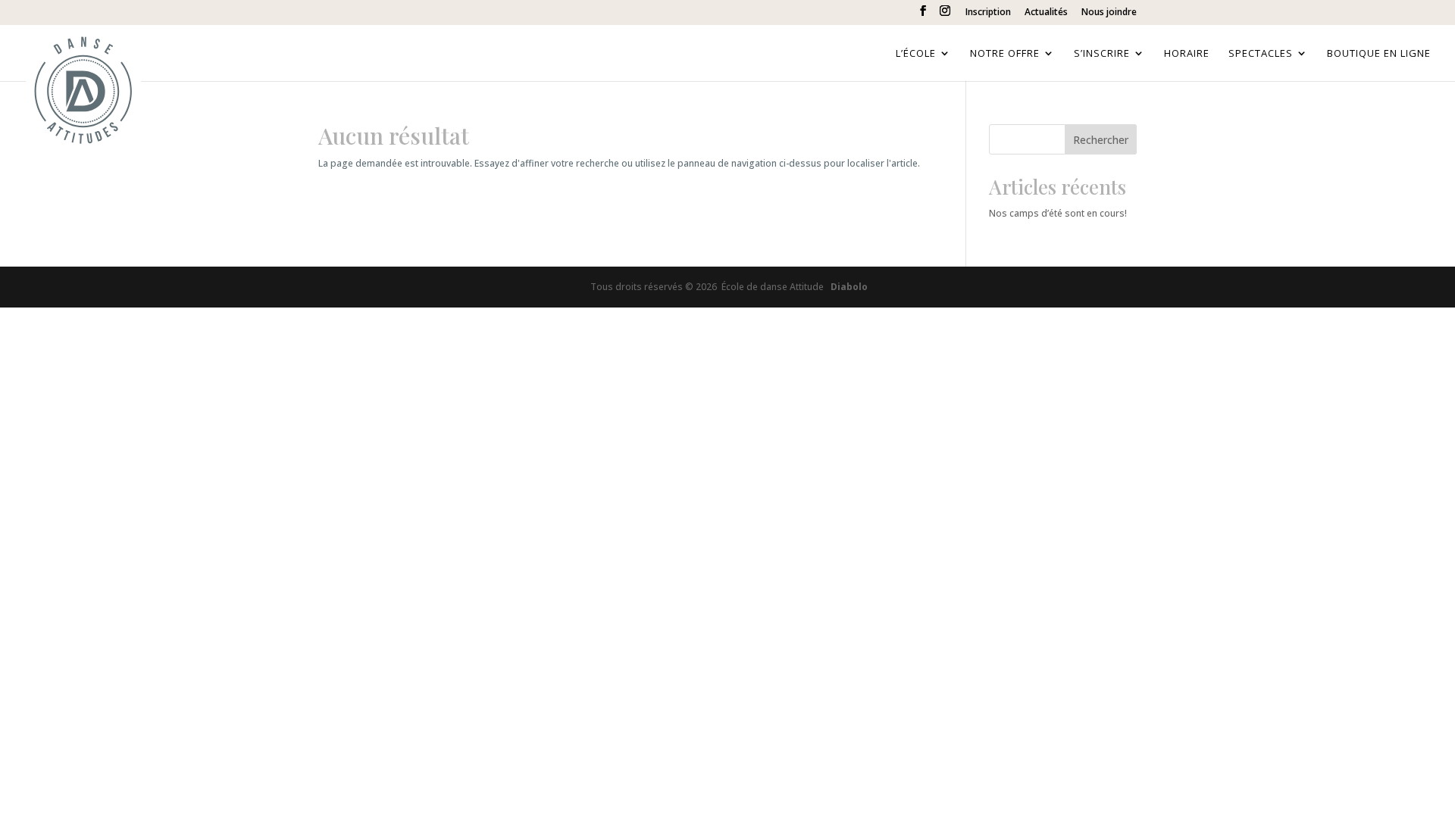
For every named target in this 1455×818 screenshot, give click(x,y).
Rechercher (1100, 140)
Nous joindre (1109, 13)
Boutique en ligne (1379, 54)
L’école (916, 54)
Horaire (1186, 54)
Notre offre (1005, 54)
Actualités (1046, 13)
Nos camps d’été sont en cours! (1058, 213)
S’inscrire (1102, 54)
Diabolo (847, 286)
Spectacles (1260, 54)
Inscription (988, 13)
